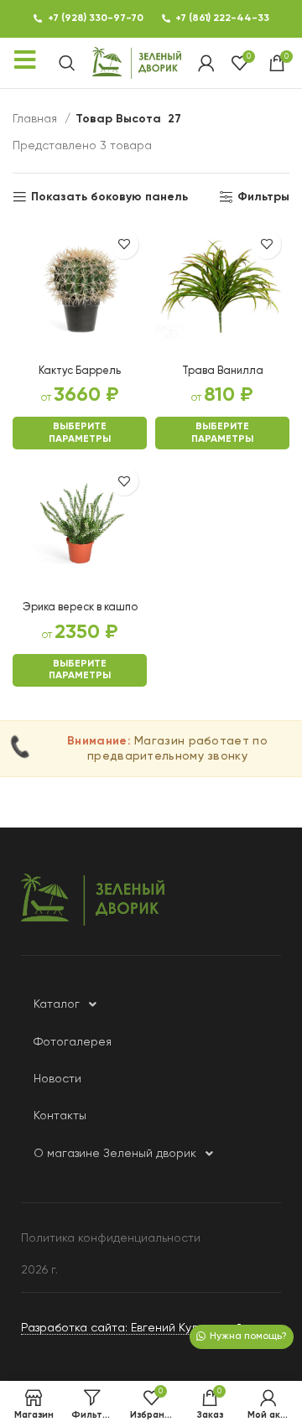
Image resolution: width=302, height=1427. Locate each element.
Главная (36, 119)
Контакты (60, 1116)
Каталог (57, 1004)
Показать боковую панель (109, 197)
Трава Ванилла (222, 371)
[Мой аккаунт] (206, 63)
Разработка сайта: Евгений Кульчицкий (131, 1328)
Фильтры (263, 197)
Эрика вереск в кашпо (80, 607)
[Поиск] (67, 63)
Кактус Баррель (80, 371)
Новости (57, 1079)
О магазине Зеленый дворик (115, 1154)
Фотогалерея (73, 1042)
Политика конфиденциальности (110, 1238)
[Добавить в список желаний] (123, 244)
